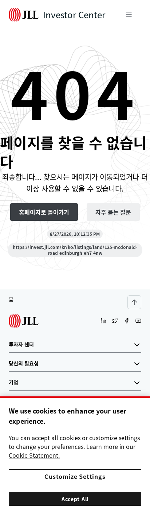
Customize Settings (74, 476)
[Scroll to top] (134, 302)
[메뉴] (129, 14)
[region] (75, 457)
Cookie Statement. (34, 455)
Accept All (75, 499)
